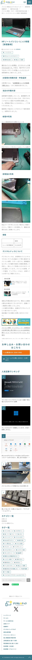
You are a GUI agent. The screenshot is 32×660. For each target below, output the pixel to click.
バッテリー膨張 (8, 559)
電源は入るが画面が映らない (11, 556)
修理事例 (27, 7)
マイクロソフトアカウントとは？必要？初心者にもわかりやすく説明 (16, 401)
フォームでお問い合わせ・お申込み (17, 359)
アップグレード (18, 546)
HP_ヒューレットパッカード (11, 56)
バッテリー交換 (21, 550)
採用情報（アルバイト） (10, 649)
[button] (29, 2)
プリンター (6, 546)
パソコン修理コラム (8, 523)
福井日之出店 (14, 9)
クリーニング (7, 537)
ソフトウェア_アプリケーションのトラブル (14, 575)
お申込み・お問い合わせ (24, 2)
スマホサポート (18, 531)
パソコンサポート (8, 550)
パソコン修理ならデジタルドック (12, 7)
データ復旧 (6, 572)
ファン (12, 534)
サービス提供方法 (8, 621)
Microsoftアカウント (9, 540)
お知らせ (4, 519)
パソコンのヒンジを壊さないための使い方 (15, 486)
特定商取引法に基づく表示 (10, 643)
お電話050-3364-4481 (16, 352)
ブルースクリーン (8, 553)
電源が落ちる (7, 562)
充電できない (19, 559)
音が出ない (17, 562)
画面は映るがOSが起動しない (11, 568)
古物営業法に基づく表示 (10, 640)
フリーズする (7, 531)
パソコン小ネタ (19, 537)
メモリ (20, 534)
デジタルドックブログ (9, 629)
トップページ (7, 615)
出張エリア (6, 624)
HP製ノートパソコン (21, 70)
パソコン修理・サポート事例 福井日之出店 (14, 11)
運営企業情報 (7, 632)
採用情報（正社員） (9, 646)
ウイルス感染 (19, 543)
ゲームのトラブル (8, 565)
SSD (5, 534)
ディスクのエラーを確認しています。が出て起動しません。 (16, 429)
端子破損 (25, 568)
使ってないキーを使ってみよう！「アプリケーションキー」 (16, 510)
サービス (5, 618)
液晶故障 (19, 553)
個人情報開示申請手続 (9, 638)
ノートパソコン (8, 52)
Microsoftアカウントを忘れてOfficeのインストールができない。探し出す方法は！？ (16, 456)
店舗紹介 (4, 9)
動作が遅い (21, 540)
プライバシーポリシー (9, 635)
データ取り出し (8, 543)
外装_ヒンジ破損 (19, 59)
